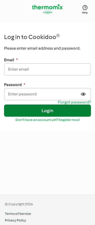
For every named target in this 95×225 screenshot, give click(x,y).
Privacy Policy (15, 220)
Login (47, 110)
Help (85, 12)
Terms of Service (18, 214)
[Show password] (84, 94)
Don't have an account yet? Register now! (47, 120)
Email (11, 59)
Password (14, 84)
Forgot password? (74, 102)
